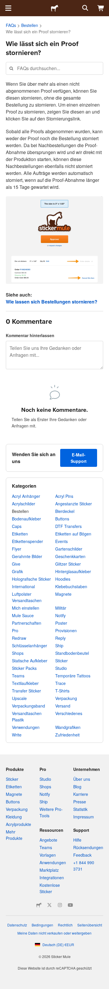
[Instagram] (60, 905)
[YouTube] (70, 905)
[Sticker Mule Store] (39, 905)
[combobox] (54, 68)
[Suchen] (84, 8)
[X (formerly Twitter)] (49, 905)
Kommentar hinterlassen (30, 335)
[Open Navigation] (8, 8)
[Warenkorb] (101, 8)
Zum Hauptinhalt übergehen (4, 4)
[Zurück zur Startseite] (54, 8)
